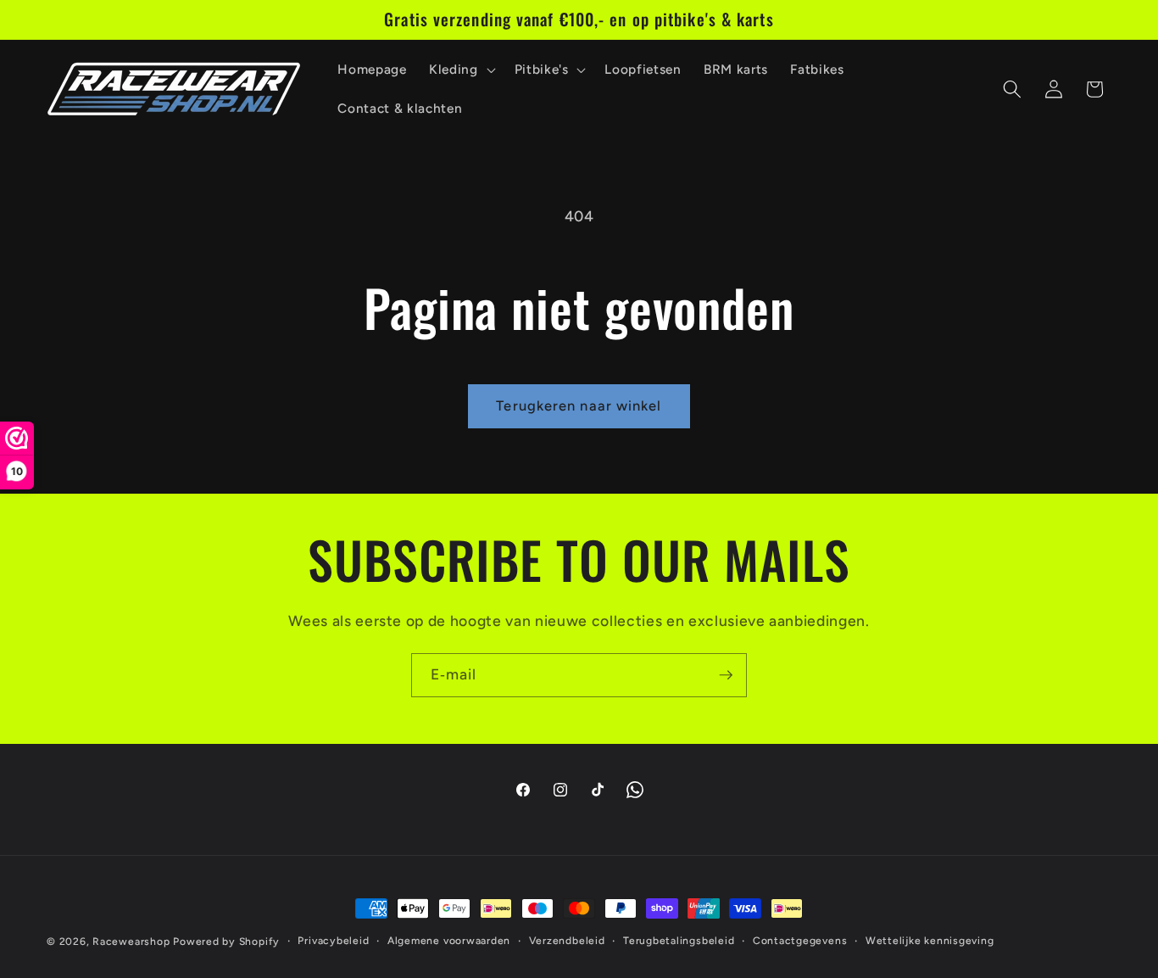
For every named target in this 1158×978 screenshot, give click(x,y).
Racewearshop (131, 941)
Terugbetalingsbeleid (678, 941)
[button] (461, 69)
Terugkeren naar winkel (578, 405)
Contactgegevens (800, 941)
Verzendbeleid (567, 941)
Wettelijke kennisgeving (930, 941)
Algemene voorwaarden (448, 941)
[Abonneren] (725, 675)
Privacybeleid (333, 941)
